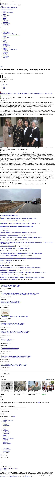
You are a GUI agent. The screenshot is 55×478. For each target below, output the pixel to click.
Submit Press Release (8, 438)
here (39, 402)
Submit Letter (6, 451)
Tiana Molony (8, 260)
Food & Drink (6, 15)
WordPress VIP (28, 476)
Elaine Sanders (13, 255)
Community (3, 235)
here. (13, 416)
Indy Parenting (6, 23)
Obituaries (5, 20)
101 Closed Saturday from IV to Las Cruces (9, 215)
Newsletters (13, 4)
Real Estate (5, 22)
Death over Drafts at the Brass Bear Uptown (12, 324)
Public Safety (3, 250)
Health (2, 274)
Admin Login (5, 452)
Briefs (1, 66)
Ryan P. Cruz (12, 250)
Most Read (5, 230)
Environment (3, 240)
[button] (7, 388)
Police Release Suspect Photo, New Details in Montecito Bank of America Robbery (21, 253)
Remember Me (5, 411)
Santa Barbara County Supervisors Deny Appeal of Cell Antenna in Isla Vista (16, 226)
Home (4, 29)
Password (2, 409)
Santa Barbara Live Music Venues (11, 34)
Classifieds (5, 24)
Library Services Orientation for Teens (10, 302)
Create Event (6, 56)
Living (4, 14)
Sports (4, 19)
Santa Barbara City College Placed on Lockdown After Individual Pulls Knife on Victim (22, 277)
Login (19, 4)
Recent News (6, 229)
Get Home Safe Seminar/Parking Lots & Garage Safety (14, 332)
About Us (5, 53)
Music (1, 260)
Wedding (5, 48)
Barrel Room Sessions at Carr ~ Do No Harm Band (13, 365)
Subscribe (3, 9)
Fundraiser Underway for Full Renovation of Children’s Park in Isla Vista (18, 232)
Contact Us (5, 54)
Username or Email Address (7, 406)
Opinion (5, 16)
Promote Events (7, 443)
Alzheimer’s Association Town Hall (9, 349)
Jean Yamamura (9, 274)
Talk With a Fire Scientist (7, 340)
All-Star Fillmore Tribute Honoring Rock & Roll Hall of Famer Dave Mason (19, 294)
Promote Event (6, 425)
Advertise (5, 52)
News (4, 11)
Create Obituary (7, 449)
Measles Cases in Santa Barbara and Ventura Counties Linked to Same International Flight (23, 272)
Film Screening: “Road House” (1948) (10, 286)
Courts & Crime (4, 255)
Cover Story (6, 433)
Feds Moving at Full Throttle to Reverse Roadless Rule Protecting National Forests (21, 237)
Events (4, 18)
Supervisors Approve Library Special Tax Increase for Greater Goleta (15, 220)
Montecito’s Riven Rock (6, 262)
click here (2, 476)
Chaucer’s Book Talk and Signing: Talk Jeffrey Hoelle (14, 316)
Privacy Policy (3, 470)
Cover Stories (6, 46)
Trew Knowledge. (13, 476)
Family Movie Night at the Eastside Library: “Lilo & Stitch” (15, 357)
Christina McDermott (13, 235)
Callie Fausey (11, 240)
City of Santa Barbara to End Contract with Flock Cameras (15, 248)
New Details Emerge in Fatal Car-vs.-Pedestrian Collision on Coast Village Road (20, 267)
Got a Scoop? (9, 9)
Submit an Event (4, 4)
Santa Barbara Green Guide (9, 49)
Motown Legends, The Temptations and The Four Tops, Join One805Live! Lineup (20, 258)
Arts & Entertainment (8, 12)
